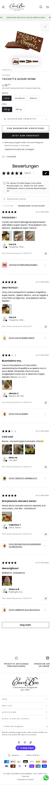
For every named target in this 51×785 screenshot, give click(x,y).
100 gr (8, 110)
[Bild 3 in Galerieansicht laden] (22, 61)
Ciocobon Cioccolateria (21, 773)
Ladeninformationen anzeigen (19, 149)
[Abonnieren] (47, 726)
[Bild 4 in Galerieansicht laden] (29, 61)
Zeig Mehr (22, 377)
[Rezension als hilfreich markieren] (46, 253)
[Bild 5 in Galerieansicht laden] (35, 61)
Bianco (34, 99)
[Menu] (3, 7)
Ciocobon (6, 75)
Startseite (6, 70)
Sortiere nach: (24, 206)
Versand (13, 88)
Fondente (21, 99)
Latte (8, 99)
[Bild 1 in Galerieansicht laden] (16, 61)
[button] (40, 7)
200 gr (19, 110)
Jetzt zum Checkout (25, 135)
